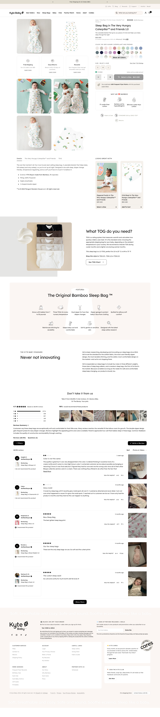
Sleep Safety (76, 649)
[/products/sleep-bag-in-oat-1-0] (101, 48)
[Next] (107, 1)
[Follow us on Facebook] (12, 635)
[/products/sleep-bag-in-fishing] (136, 52)
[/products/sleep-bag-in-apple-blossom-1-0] (114, 48)
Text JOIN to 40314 (48, 628)
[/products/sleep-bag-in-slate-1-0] (141, 48)
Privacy (59, 693)
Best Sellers (30, 13)
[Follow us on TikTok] (26, 635)
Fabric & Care (109, 115)
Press (43, 679)
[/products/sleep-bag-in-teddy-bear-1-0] (141, 52)
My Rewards (46, 657)
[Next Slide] (145, 415)
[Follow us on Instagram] (16, 635)
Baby (54, 13)
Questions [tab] (33, 438)
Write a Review (139, 443)
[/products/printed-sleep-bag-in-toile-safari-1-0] (132, 57)
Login (44, 649)
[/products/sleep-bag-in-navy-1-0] (101, 52)
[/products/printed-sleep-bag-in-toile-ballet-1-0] (136, 57)
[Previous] (52, 1)
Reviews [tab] (19, 438)
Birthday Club (16, 673)
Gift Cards (15, 682)
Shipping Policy (17, 657)
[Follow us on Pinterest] (21, 635)
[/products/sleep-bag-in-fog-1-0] (136, 48)
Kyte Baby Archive (18, 679)
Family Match (69, 13)
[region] (103, 415)
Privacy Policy (44, 638)
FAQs (14, 649)
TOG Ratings (139, 63)
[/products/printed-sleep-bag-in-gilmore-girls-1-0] (110, 57)
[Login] (146, 13)
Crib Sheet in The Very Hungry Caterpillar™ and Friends (131, 197)
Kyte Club (15, 676)
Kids (60, 13)
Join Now (112, 678)
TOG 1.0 (109, 256)
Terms (50, 638)
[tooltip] (28, 425)
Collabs (91, 13)
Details (19, 158)
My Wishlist (45, 660)
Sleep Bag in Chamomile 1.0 (30, 494)
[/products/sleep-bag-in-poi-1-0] (114, 52)
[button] (135, 20)
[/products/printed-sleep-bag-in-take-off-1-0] (141, 57)
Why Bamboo (46, 673)
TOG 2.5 (117, 256)
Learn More (105, 86)
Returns (121, 120)
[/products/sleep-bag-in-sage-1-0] (128, 48)
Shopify (38, 693)
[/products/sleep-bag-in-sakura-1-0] (106, 48)
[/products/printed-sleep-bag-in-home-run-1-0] (128, 57)
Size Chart (133, 63)
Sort (128, 450)
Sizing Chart (75, 651)
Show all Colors (119, 57)
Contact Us (15, 651)
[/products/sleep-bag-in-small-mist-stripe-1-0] (101, 57)
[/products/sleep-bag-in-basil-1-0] (123, 48)
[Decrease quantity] (98, 77)
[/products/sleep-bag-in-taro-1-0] (110, 52)
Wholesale (75, 670)
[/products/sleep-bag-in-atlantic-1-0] (97, 52)
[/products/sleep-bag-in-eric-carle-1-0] (123, 52)
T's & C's (52, 693)
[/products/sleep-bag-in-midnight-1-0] (119, 52)
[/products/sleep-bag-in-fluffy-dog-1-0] (97, 57)
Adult (85, 13)
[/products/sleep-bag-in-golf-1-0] (128, 52)
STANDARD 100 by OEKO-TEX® (128, 115)
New (38, 13)
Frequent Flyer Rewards (19, 670)
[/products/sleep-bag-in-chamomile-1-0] (119, 48)
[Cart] (149, 13)
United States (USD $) (140, 693)
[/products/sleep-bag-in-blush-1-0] (110, 48)
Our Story (45, 670)
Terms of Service (139, 634)
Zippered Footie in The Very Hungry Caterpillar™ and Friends (106, 197)
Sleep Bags (46, 13)
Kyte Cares (45, 676)
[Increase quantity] (110, 77)
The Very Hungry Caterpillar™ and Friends (40, 158)
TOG (60, 158)
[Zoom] (48, 50)
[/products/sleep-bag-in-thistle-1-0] (106, 52)
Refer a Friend (46, 654)
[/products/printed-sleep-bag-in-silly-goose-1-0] (106, 57)
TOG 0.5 (102, 256)
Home (78, 13)
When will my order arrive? (135, 72)
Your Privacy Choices (48, 651)
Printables (15, 685)
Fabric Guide (76, 654)
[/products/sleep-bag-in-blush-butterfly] (132, 52)
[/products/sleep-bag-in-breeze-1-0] (132, 48)
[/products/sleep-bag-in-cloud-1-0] (97, 48)
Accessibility (81, 693)
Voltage (45, 693)
